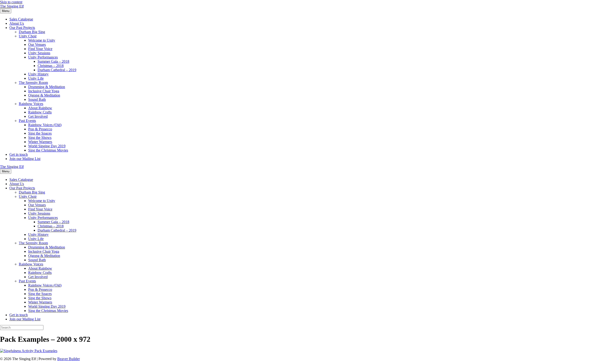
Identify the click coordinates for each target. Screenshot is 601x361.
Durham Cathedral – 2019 (57, 70)
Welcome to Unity (41, 40)
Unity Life (36, 78)
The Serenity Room (33, 83)
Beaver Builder (68, 359)
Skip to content (11, 2)
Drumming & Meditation (46, 87)
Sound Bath (37, 99)
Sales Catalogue (21, 19)
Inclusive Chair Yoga (43, 91)
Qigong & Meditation (44, 95)
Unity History (38, 74)
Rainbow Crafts (40, 112)
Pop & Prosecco (40, 129)
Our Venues (37, 45)
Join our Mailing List (24, 159)
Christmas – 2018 (51, 66)
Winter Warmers (40, 142)
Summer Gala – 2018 (53, 61)
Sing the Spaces (40, 133)
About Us (16, 23)
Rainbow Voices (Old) (45, 125)
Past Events (27, 121)
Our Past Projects (22, 28)
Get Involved (38, 116)
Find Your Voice (40, 49)
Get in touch (18, 154)
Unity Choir (28, 36)
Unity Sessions (39, 53)
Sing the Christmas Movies (48, 150)
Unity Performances (43, 57)
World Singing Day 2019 (46, 146)
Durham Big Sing (32, 32)
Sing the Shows (39, 138)
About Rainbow (40, 108)
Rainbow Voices (31, 104)
